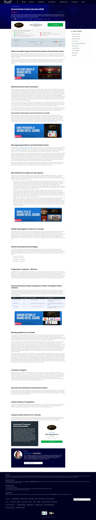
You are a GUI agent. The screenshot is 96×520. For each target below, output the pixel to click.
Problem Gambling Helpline (49, 504)
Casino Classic (15, 306)
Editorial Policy (54, 501)
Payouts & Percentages (76, 38)
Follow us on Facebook (10, 507)
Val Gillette (28, 453)
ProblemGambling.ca (30, 504)
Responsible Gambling (21, 504)
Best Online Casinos (42, 498)
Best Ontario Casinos (50, 498)
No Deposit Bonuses (15, 498)
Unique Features (75, 52)
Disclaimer (18, 501)
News (36, 498)
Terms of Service (25, 501)
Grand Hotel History (75, 50)
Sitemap (38, 501)
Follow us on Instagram (20, 507)
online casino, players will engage (25, 147)
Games (83, 1)
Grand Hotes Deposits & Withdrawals (79, 43)
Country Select (77, 499)
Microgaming (31, 41)
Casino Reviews (31, 498)
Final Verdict (74, 55)
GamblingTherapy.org (39, 504)
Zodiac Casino (15, 303)
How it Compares (75, 41)
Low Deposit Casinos (63, 1)
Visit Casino (55, 24)
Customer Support (75, 45)
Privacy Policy (13, 501)
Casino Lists (31, 1)
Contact (34, 501)
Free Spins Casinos (23, 498)
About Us (30, 501)
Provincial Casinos (51, 1)
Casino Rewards (74, 1)
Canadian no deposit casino (48, 120)
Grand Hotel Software (76, 36)
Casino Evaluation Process (46, 501)
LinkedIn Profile (31, 463)
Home (25, 1)
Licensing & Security (75, 48)
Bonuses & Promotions (76, 34)
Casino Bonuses (41, 1)
